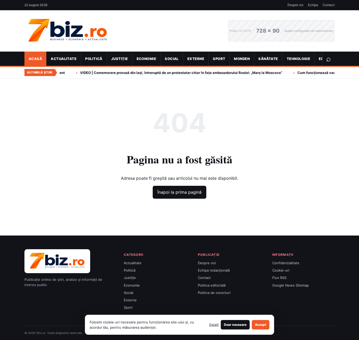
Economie (146, 59)
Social (172, 59)
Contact (329, 5)
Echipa (313, 5)
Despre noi (295, 5)
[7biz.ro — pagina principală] (122, 31)
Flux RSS (279, 278)
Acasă (35, 59)
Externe (195, 59)
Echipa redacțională (214, 270)
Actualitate (63, 59)
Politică (93, 59)
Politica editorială (211, 285)
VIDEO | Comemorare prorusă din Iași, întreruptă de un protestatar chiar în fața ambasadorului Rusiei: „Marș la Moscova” (164, 73)
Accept (260, 325)
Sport (219, 59)
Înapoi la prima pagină (179, 192)
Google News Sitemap (290, 285)
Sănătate (268, 59)
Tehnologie (298, 59)
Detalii (214, 325)
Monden (242, 59)
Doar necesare (235, 325)
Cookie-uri (280, 270)
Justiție (119, 59)
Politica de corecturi (214, 293)
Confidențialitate (285, 263)
